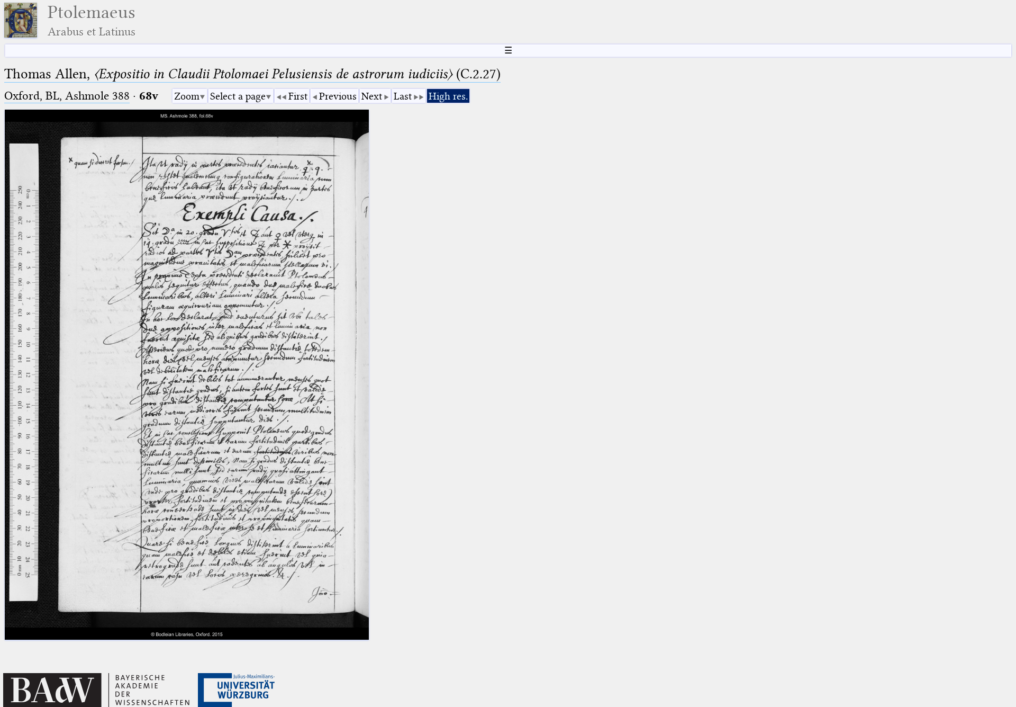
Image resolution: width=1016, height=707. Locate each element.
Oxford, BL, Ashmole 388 (67, 95)
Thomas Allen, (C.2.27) (252, 74)
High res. (448, 96)
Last (403, 96)
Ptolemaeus (91, 20)
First (297, 96)
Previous (338, 96)
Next (371, 96)
